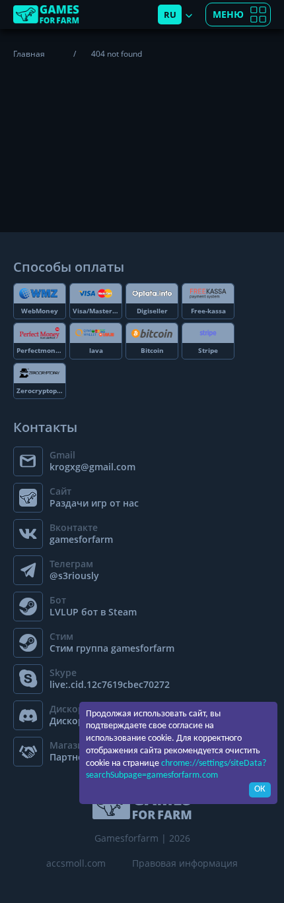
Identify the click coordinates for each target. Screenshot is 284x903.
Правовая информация (185, 863)
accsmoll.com (76, 863)
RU (170, 14)
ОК (260, 789)
